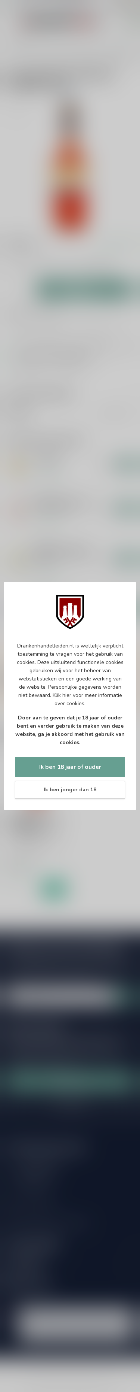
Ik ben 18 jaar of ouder (70, 767)
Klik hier (62, 695)
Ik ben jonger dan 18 (70, 789)
